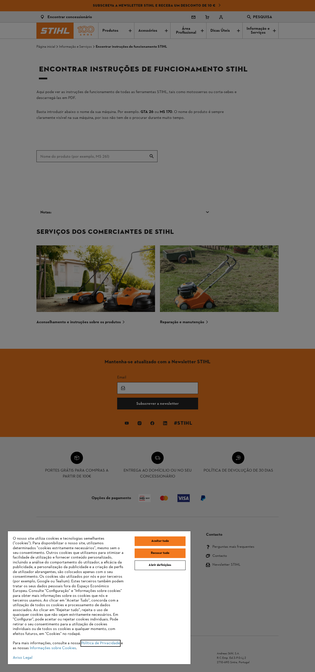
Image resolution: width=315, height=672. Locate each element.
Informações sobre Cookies (53, 648)
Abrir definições (160, 565)
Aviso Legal (22, 657)
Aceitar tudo (160, 541)
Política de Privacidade (100, 643)
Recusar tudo (160, 553)
